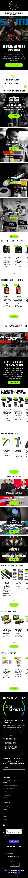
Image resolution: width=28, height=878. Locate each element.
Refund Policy (6, 835)
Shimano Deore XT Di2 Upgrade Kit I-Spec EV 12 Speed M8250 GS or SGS (18, 411)
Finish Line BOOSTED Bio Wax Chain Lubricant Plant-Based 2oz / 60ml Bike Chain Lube (7, 300)
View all (14, 316)
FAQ (4, 813)
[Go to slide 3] (14, 87)
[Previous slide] (10, 71)
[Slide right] (17, 273)
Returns (5, 819)
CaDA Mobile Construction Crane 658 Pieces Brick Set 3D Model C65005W (7, 630)
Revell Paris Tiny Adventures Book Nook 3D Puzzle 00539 (6, 671)
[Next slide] (17, 71)
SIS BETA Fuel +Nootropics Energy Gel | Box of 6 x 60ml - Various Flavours (6, 260)
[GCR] (7, 830)
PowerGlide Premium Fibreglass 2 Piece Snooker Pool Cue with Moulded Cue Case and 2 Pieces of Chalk (7, 587)
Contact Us (6, 809)
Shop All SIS (14, 236)
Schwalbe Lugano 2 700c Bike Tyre (6, 451)
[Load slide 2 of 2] (15, 72)
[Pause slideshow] (26, 71)
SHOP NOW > (14, 63)
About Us (5, 806)
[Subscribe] (23, 768)
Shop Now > (14, 503)
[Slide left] (10, 273)
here (11, 735)
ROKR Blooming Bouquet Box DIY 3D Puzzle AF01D (18, 671)
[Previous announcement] (2, 13)
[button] (3, 5)
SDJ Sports (16, 875)
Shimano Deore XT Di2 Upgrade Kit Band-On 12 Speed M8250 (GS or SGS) (7, 412)
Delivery (5, 816)
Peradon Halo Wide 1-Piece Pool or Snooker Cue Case (18, 584)
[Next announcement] (25, 13)
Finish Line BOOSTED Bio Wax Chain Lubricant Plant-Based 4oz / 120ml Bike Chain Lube (18, 300)
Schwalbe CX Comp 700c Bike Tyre (18, 451)
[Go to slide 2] (13, 87)
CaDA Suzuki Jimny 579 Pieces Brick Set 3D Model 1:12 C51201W (18, 630)
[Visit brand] (18, 326)
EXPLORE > (14, 148)
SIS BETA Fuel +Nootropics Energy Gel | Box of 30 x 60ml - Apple (18, 260)
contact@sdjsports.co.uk (15, 785)
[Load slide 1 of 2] (13, 72)
